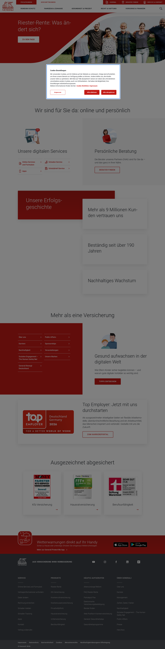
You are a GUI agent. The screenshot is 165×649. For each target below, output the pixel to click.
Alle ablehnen (92, 92)
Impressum (93, 86)
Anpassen (57, 92)
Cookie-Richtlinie (83, 86)
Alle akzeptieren (109, 92)
